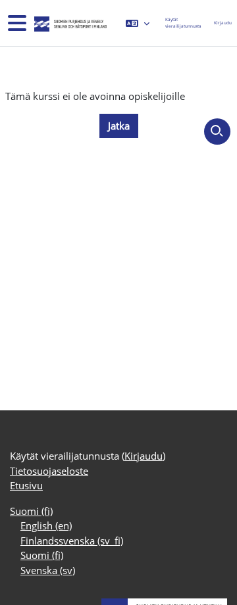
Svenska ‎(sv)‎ (47, 570)
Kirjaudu (223, 23)
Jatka (119, 125)
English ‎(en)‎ (46, 525)
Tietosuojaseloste (49, 470)
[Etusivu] (69, 22)
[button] (137, 23)
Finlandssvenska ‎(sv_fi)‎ (71, 540)
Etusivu (26, 485)
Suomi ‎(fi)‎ (31, 511)
